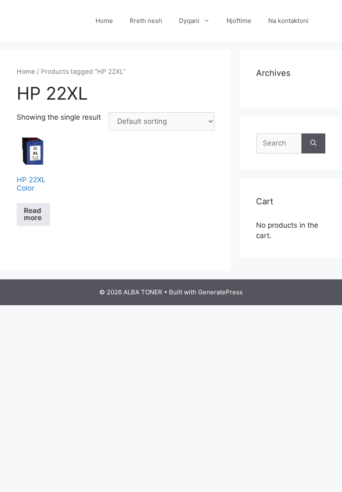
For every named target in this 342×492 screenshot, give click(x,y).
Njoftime (238, 21)
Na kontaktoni (288, 21)
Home (104, 21)
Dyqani (189, 21)
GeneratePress (220, 292)
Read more (33, 214)
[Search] (313, 143)
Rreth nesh (146, 21)
